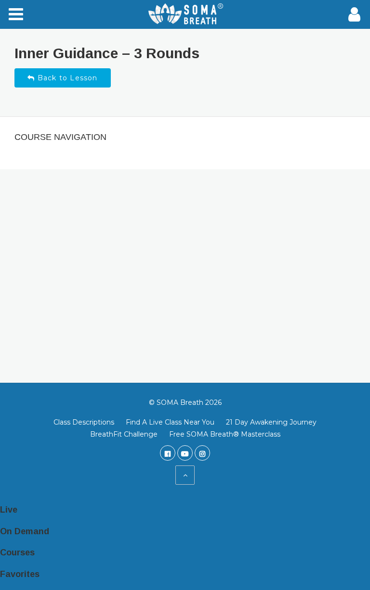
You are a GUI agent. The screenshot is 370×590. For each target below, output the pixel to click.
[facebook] (167, 453)
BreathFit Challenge (124, 434)
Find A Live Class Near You (170, 422)
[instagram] (202, 453)
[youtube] (185, 453)
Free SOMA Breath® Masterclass (224, 434)
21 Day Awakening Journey (271, 422)
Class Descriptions (83, 422)
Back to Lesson (66, 78)
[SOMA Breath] (185, 14)
